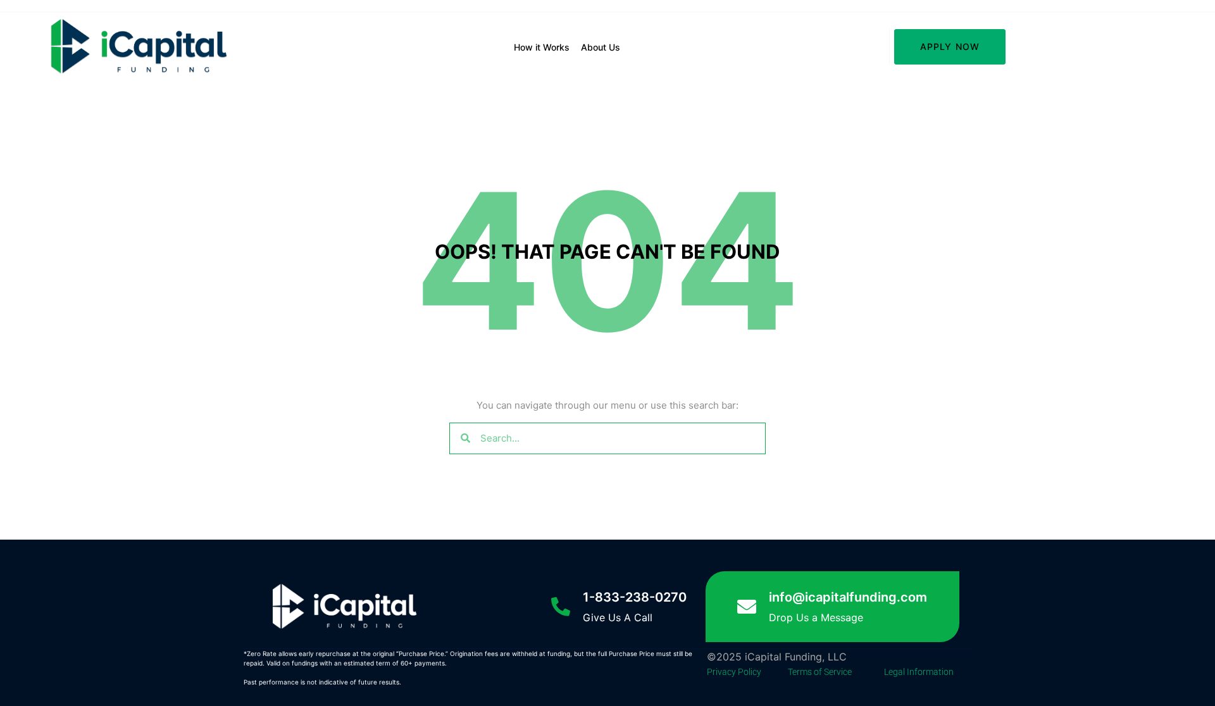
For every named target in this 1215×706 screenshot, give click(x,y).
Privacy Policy (734, 672)
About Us (600, 47)
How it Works (542, 47)
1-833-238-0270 (635, 597)
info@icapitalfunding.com (848, 597)
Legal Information (919, 672)
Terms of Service (820, 672)
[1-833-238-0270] (560, 606)
